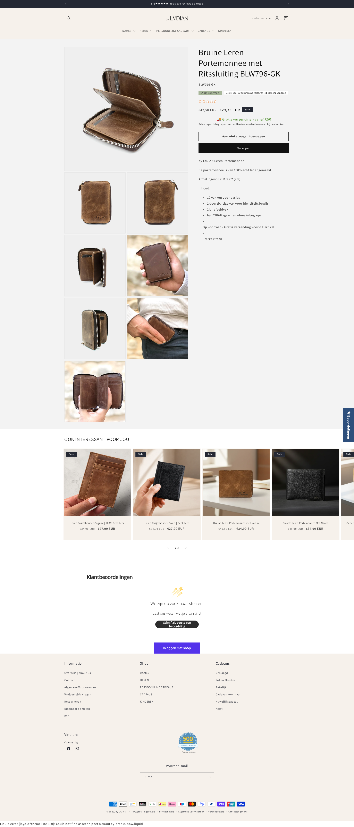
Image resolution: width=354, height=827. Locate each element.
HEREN (144, 680)
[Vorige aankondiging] (65, 4)
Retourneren (72, 701)
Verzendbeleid (216, 811)
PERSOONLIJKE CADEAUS (156, 687)
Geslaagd (222, 673)
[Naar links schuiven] (167, 547)
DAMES (144, 673)
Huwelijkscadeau (227, 701)
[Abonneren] (209, 777)
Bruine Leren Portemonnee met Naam (236, 523)
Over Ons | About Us (77, 673)
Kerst (219, 709)
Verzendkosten (236, 124)
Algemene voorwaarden (191, 811)
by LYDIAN (121, 811)
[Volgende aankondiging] (288, 4)
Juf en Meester (225, 680)
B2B (66, 716)
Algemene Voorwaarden (80, 687)
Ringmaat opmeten (77, 709)
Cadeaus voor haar (228, 694)
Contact (69, 680)
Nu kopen (244, 148)
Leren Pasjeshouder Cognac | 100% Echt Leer (97, 523)
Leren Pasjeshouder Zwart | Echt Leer (167, 523)
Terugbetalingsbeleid (143, 811)
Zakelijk (221, 687)
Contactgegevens (238, 811)
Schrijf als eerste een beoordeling (177, 624)
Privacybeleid (166, 811)
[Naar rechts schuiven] (186, 547)
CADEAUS (146, 694)
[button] (68, 18)
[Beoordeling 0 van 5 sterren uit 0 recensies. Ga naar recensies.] (209, 101)
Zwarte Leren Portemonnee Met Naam (305, 523)
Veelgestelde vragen (77, 694)
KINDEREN (146, 701)
